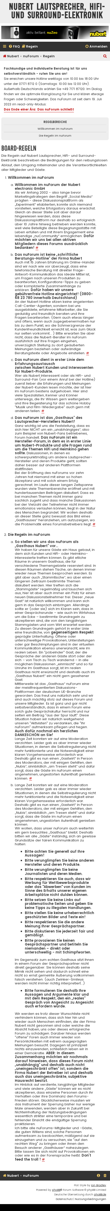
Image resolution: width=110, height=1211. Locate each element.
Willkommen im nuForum (55, 129)
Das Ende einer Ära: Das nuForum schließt (39, 109)
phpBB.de (100, 1194)
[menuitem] (14, 46)
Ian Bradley (98, 1185)
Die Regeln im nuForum (55, 136)
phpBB (56, 1190)
